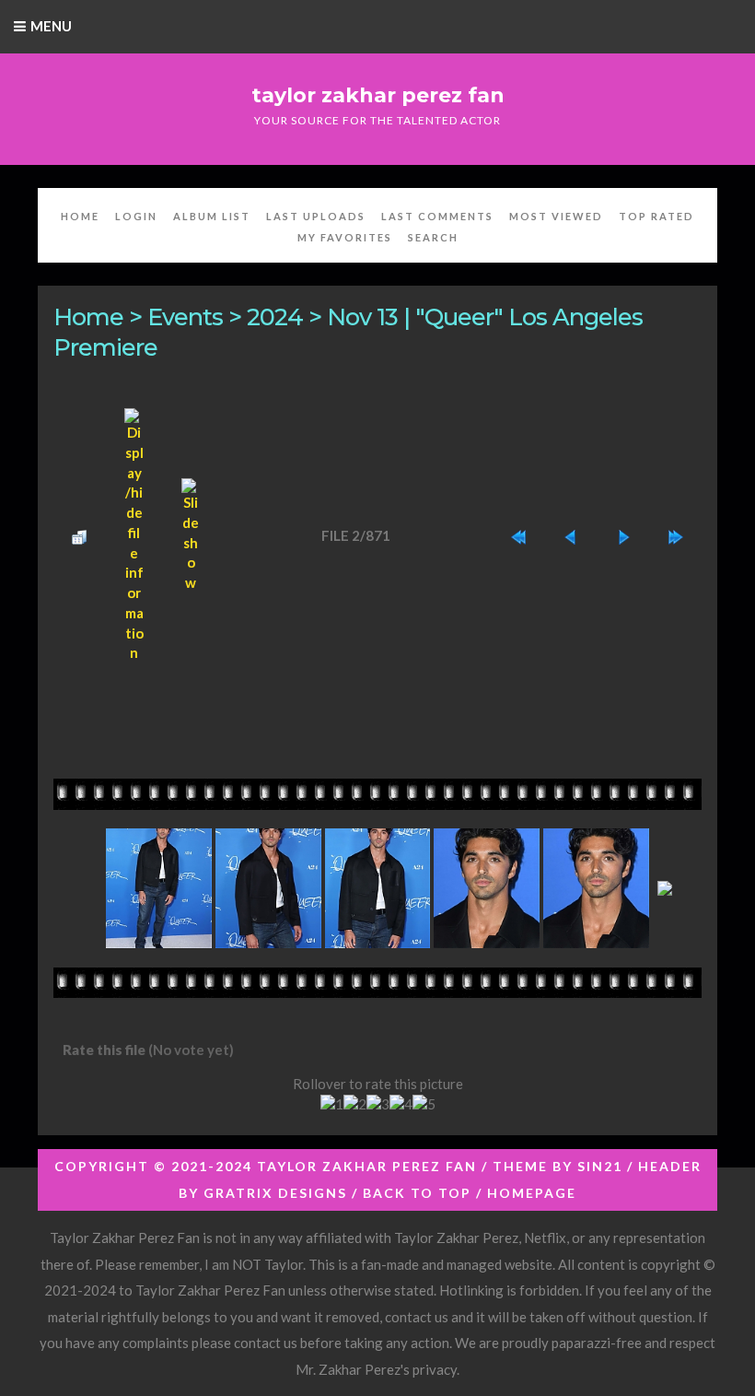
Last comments (437, 216)
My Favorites (344, 237)
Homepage (531, 1193)
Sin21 (599, 1166)
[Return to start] (518, 536)
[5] (424, 1105)
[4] (400, 1105)
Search (433, 237)
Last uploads (316, 216)
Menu (51, 26)
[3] (377, 1105)
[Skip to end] (675, 536)
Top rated (656, 216)
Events (185, 316)
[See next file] (623, 536)
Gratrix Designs (275, 1193)
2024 (275, 316)
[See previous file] (570, 536)
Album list (211, 216)
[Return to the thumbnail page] (79, 536)
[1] (331, 1105)
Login (136, 216)
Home (80, 216)
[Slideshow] (191, 536)
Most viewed (556, 216)
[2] (354, 1105)
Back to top (417, 1193)
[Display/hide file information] (134, 536)
